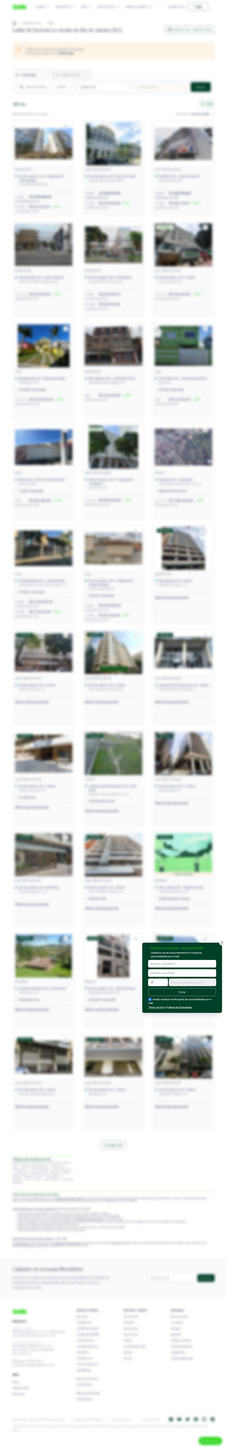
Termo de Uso (156, 1007)
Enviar (182, 992)
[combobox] (192, 982)
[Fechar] (222, 942)
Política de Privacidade (179, 1007)
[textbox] (192, 982)
